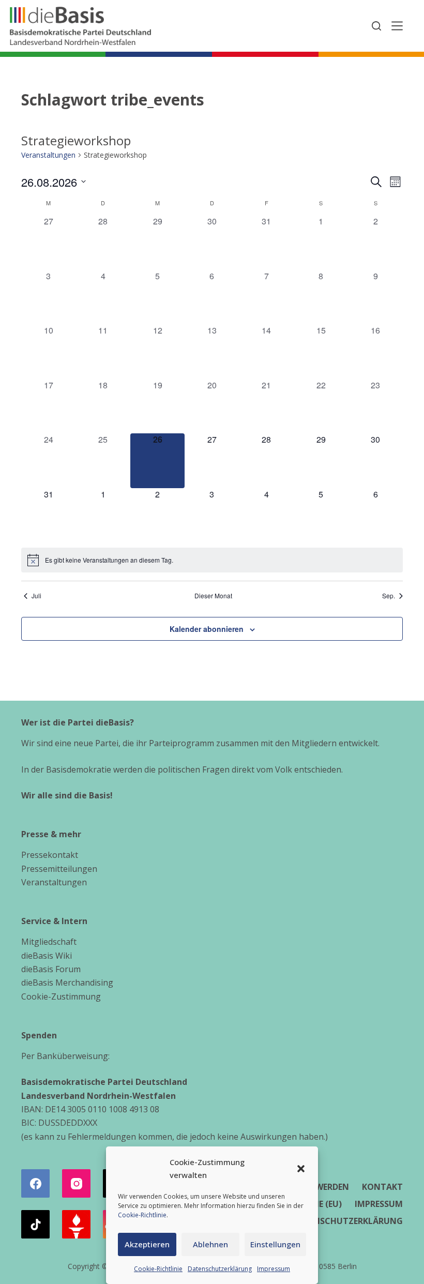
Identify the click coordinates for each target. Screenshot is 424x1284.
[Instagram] (76, 1183)
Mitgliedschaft (49, 941)
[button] (301, 1169)
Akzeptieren (147, 1244)
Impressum (273, 1268)
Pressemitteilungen (59, 868)
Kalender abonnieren (207, 629)
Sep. (388, 596)
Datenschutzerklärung (220, 1268)
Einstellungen (275, 1244)
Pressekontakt (49, 854)
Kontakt (382, 1187)
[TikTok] (35, 1224)
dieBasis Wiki (46, 955)
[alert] (212, 560)
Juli (36, 596)
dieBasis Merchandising (67, 982)
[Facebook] (35, 1183)
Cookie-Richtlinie (142, 1215)
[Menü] (397, 26)
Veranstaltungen (48, 155)
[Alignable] (76, 1224)
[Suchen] (376, 26)
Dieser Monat (213, 596)
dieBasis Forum (51, 969)
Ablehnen (210, 1244)
